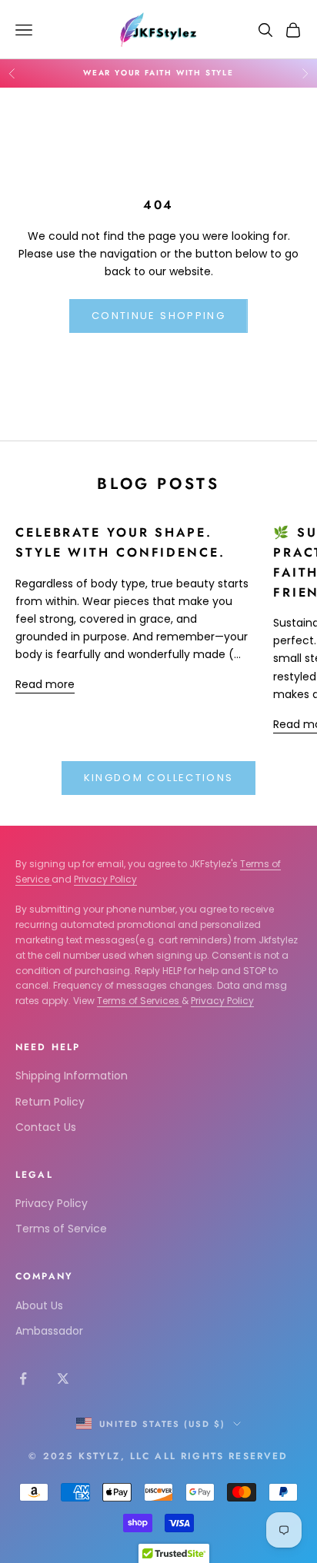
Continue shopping (158, 315)
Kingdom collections (158, 777)
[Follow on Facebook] (23, 1378)
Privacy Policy (105, 879)
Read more (45, 684)
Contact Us (45, 1127)
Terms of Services (139, 1000)
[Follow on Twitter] (63, 1378)
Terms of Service (61, 1228)
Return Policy (50, 1101)
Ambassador (49, 1331)
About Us (39, 1305)
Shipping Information (71, 1075)
